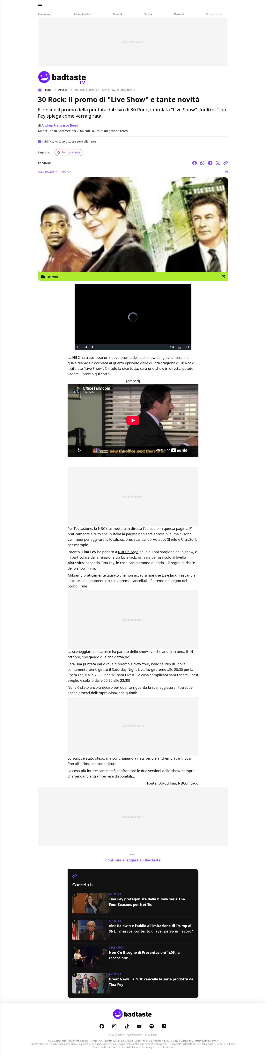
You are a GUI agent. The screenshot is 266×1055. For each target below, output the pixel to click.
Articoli (63, 90)
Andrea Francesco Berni (59, 125)
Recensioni (117, 947)
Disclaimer (151, 1034)
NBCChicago (128, 552)
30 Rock (53, 276)
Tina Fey (65, 171)
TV (226, 172)
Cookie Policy (134, 1034)
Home (47, 90)
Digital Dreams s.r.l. (92, 1041)
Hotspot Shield (165, 539)
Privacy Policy (116, 1034)
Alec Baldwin (48, 171)
